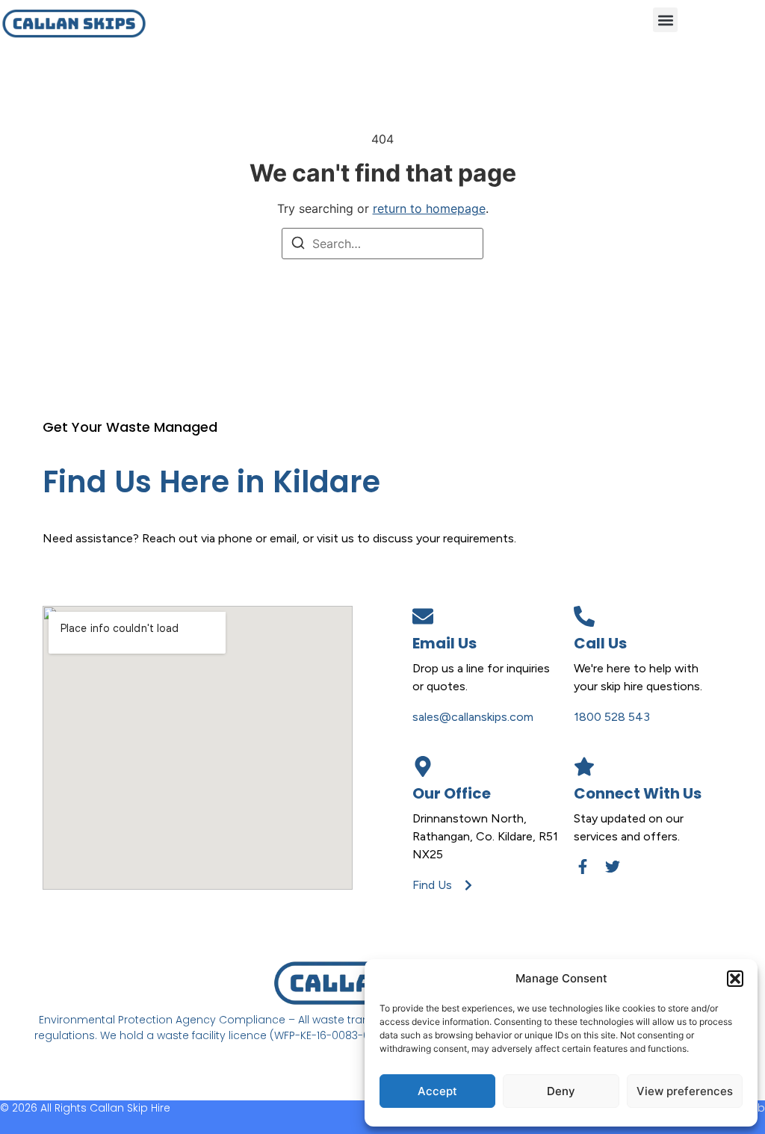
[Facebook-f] (583, 867)
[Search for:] (382, 243)
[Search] (298, 245)
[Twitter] (613, 867)
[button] (735, 978)
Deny (561, 1091)
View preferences (685, 1091)
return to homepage (429, 208)
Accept (437, 1091)
